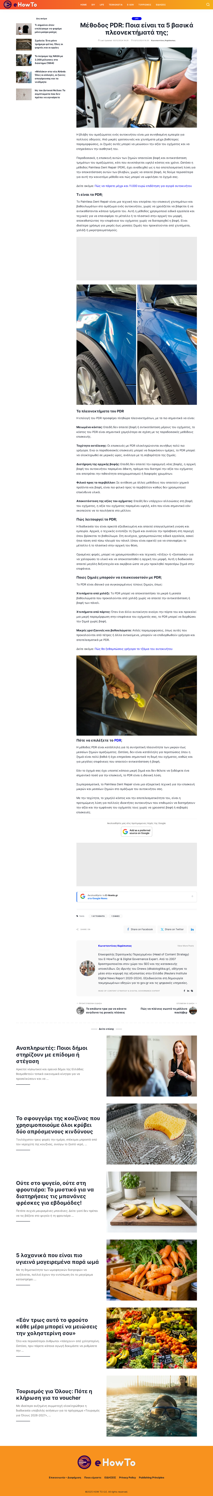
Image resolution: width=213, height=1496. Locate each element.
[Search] (208, 4)
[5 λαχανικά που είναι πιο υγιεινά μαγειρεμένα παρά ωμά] (151, 1270)
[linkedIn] (192, 929)
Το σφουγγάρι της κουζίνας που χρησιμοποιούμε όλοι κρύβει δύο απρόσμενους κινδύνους (58, 1125)
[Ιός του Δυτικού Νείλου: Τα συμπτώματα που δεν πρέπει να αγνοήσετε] (24, 94)
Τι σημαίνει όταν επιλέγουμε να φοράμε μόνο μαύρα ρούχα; (48, 28)
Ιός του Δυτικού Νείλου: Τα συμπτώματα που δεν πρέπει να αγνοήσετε (50, 94)
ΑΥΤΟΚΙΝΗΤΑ (99, 916)
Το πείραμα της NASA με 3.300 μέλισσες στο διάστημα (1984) (49, 60)
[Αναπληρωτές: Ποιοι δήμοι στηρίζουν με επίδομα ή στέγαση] (151, 1066)
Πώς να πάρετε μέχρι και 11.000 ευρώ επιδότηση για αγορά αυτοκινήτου (143, 186)
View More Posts (185, 945)
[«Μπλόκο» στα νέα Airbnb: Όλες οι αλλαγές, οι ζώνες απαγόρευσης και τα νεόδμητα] (24, 77)
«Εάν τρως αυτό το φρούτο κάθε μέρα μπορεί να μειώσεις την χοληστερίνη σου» (56, 1326)
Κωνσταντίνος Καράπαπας (163, 40)
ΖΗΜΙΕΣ (116, 916)
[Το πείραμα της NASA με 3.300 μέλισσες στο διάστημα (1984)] (24, 60)
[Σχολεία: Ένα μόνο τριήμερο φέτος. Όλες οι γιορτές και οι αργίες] (24, 44)
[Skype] (192, 991)
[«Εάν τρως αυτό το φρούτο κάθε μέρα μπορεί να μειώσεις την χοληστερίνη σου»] (151, 1338)
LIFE (137, 18)
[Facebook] (184, 991)
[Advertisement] (136, 258)
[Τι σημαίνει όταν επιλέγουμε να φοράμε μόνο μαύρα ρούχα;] (24, 29)
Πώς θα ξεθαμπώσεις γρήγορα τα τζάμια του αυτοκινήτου (134, 649)
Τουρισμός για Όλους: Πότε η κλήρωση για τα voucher (54, 1394)
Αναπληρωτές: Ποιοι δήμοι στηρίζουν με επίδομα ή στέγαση (51, 1054)
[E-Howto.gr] (20, 4)
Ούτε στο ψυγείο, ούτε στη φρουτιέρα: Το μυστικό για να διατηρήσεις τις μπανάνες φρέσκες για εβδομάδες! (55, 1193)
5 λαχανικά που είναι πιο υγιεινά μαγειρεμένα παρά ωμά (57, 1258)
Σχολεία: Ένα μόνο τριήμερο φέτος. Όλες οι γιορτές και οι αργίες (49, 44)
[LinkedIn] (188, 991)
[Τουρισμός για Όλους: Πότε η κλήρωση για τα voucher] (151, 1406)
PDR (117, 740)
